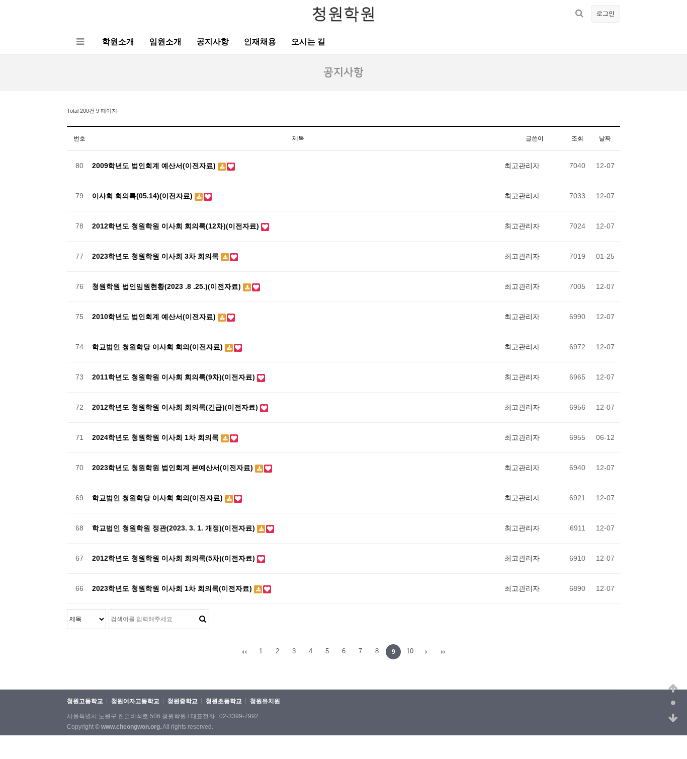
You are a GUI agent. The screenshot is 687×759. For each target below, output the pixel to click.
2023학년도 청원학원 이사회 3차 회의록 (156, 256)
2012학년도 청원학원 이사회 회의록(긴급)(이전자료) (176, 407)
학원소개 (118, 41)
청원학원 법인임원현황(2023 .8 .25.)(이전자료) (167, 286)
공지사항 (213, 41)
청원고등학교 (85, 701)
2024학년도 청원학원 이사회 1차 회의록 (156, 437)
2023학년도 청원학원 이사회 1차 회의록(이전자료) (173, 588)
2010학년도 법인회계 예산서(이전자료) (155, 317)
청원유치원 (265, 701)
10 (409, 651)
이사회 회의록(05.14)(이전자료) (143, 196)
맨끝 (443, 651)
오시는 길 (308, 41)
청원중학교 (182, 701)
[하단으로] (673, 718)
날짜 (605, 138)
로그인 (605, 13)
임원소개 (165, 41)
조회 (577, 138)
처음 (243, 651)
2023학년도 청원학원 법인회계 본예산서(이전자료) (173, 468)
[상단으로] (673, 688)
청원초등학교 (224, 701)
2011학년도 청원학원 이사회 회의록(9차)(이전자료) (174, 377)
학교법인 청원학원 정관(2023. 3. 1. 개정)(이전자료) (174, 528)
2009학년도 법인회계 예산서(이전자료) (155, 166)
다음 (426, 651)
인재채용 (260, 41)
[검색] (579, 13)
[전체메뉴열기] (80, 41)
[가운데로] (673, 703)
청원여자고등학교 (135, 701)
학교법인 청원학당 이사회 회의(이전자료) (158, 347)
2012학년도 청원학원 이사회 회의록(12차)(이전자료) (176, 226)
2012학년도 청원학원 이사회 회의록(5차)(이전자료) (174, 558)
